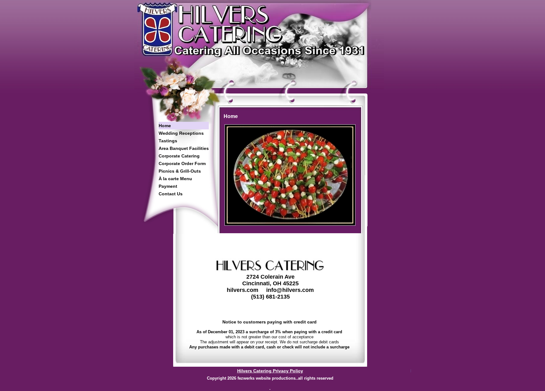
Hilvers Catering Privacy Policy (270, 370)
